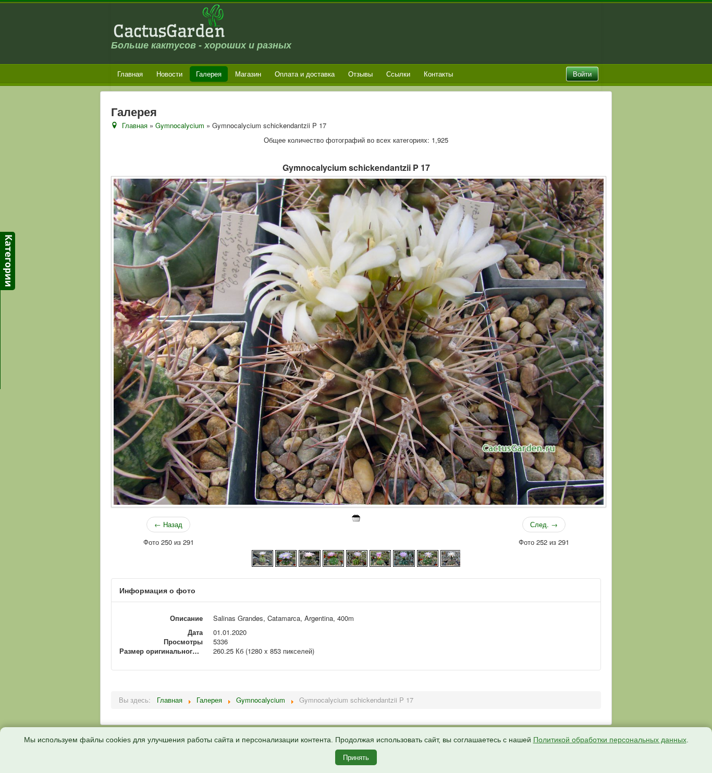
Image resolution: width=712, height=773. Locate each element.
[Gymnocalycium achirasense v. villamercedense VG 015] (356, 558)
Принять (356, 757)
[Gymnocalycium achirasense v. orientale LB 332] (309, 558)
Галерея (209, 74)
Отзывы (360, 74)
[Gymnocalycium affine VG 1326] (451, 558)
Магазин (248, 74)
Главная (130, 74)
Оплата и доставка (305, 74)
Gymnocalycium (179, 125)
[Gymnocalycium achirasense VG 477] (403, 558)
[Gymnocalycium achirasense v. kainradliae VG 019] (286, 558)
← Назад (168, 524)
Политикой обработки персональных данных (609, 739)
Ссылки (398, 74)
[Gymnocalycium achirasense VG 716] (427, 558)
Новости (169, 74)
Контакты (438, 74)
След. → (544, 524)
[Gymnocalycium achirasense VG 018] (380, 558)
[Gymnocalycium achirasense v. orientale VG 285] (333, 558)
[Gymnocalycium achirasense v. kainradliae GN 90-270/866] (262, 558)
